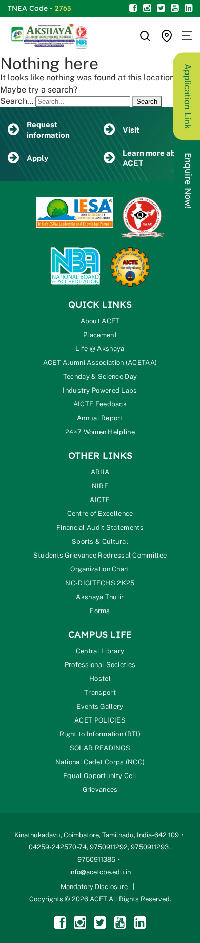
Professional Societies (100, 665)
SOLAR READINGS (100, 748)
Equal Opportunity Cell (100, 776)
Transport (100, 692)
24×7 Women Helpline (100, 432)
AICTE (100, 500)
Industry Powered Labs (100, 390)
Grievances (100, 789)
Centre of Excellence (100, 513)
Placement (100, 335)
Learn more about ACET (155, 158)
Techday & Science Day (100, 376)
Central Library (100, 651)
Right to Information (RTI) (100, 734)
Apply (37, 158)
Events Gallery (99, 706)
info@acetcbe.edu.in (100, 872)
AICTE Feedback (100, 404)
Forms (100, 611)
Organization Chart (99, 569)
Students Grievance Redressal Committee (100, 555)
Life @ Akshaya (99, 349)
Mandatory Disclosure (94, 887)
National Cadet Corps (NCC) (100, 762)
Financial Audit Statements (100, 527)
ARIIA (100, 472)
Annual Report (100, 418)
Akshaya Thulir (100, 597)
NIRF (100, 486)
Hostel (100, 678)
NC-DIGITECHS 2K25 (99, 583)
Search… (16, 101)
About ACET (100, 321)
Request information (48, 129)
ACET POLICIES (100, 720)
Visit (131, 129)
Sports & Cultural (100, 541)
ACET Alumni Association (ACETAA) (100, 362)
